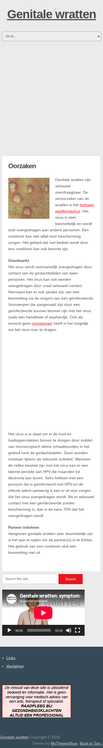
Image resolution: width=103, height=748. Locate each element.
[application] (43, 613)
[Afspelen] (9, 630)
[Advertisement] (51, 94)
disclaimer (15, 666)
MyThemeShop (64, 743)
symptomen (42, 323)
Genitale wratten (51, 14)
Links (10, 658)
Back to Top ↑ (91, 743)
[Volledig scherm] (77, 630)
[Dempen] (68, 630)
